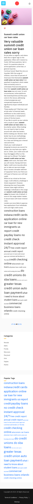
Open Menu (3, 3)
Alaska (6, 365)
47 (12, 324)
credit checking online (13, 478)
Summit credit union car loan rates (14, 36)
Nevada (6, 342)
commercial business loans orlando (13, 307)
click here (23, 163)
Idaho (6, 346)
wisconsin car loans (20, 432)
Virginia (6, 361)
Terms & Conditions (11, 497)
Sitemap (17, 502)
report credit (11, 230)
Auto (5, 358)
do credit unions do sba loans (15, 275)
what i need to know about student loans (15, 296)
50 (19, 324)
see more (18, 167)
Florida (6, 349)
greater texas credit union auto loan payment (15, 288)
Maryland (7, 355)
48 (14, 324)
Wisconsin (7, 352)
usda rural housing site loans (12, 271)
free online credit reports (22, 280)
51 (21, 324)
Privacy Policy (23, 497)
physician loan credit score (17, 267)
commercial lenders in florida (14, 425)
